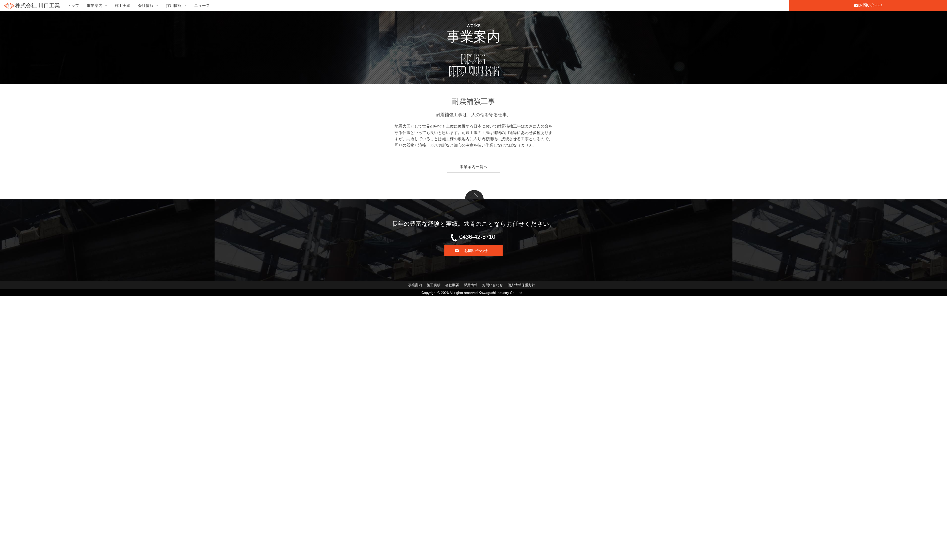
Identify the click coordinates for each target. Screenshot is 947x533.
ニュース (202, 5)
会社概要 (452, 285)
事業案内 (94, 5)
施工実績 (122, 5)
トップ (73, 5)
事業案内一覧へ (473, 167)
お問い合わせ (492, 285)
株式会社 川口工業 (37, 5)
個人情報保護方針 (521, 285)
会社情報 (146, 5)
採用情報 (174, 5)
